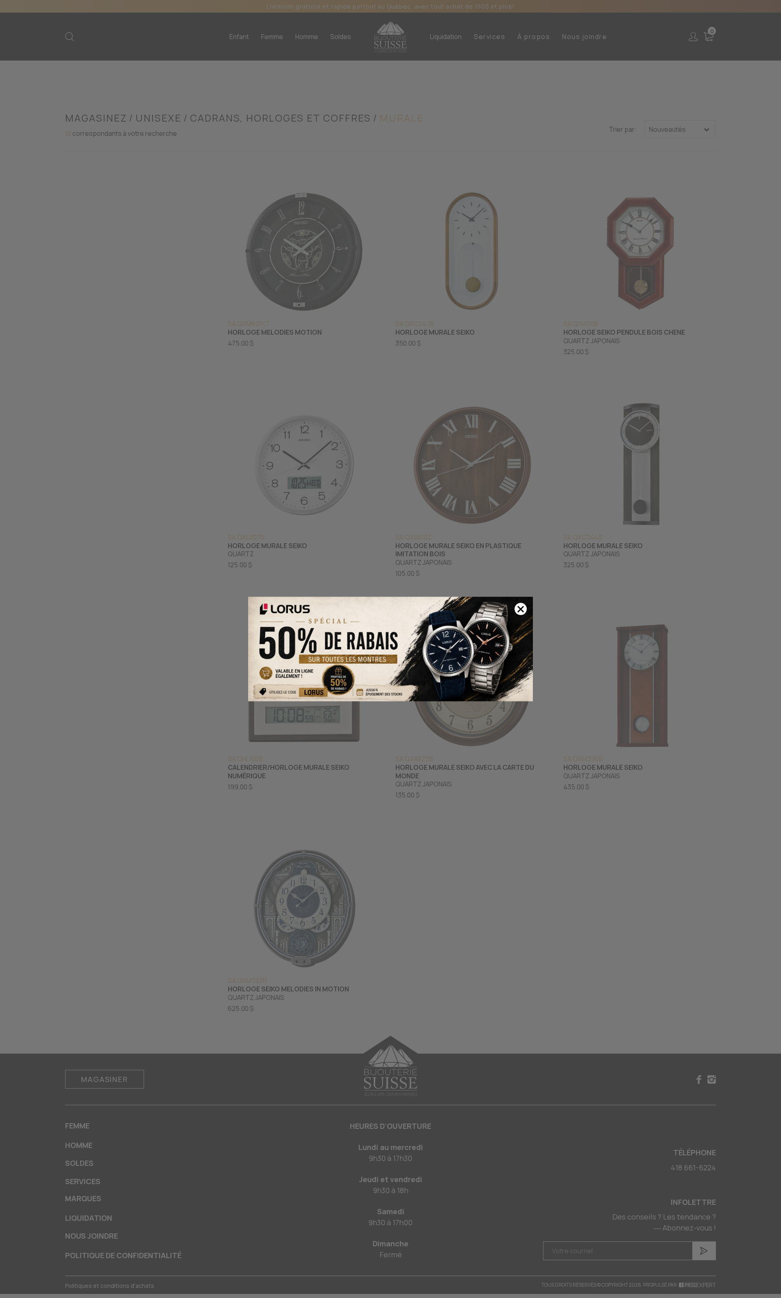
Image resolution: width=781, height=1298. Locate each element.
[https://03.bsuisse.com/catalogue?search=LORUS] (390, 649)
